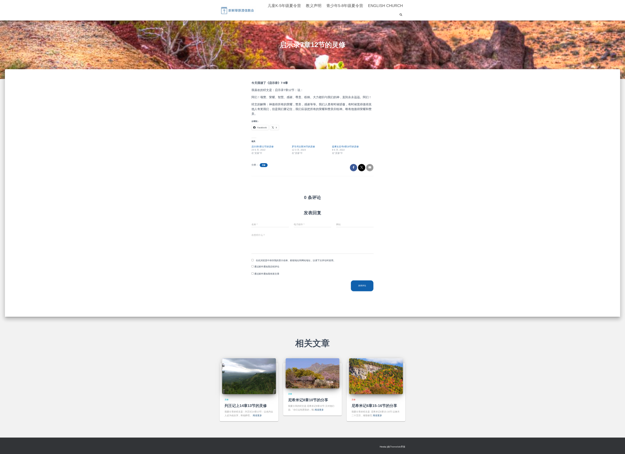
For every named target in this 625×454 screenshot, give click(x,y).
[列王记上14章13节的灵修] (249, 376)
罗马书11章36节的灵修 (303, 146)
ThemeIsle (395, 446)
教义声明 (313, 5)
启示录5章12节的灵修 (262, 146)
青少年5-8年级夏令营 (344, 5)
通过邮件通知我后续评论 (266, 266)
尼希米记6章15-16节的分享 (374, 406)
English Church (385, 5)
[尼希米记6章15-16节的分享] (376, 376)
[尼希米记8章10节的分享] (312, 373)
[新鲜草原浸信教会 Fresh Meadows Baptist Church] (237, 10)
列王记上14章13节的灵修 (246, 406)
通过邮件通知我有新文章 (266, 273)
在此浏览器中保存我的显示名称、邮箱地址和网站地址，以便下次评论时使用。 (296, 260)
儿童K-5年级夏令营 (284, 5)
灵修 (263, 165)
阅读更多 (257, 415)
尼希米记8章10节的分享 (308, 400)
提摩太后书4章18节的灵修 (345, 146)
